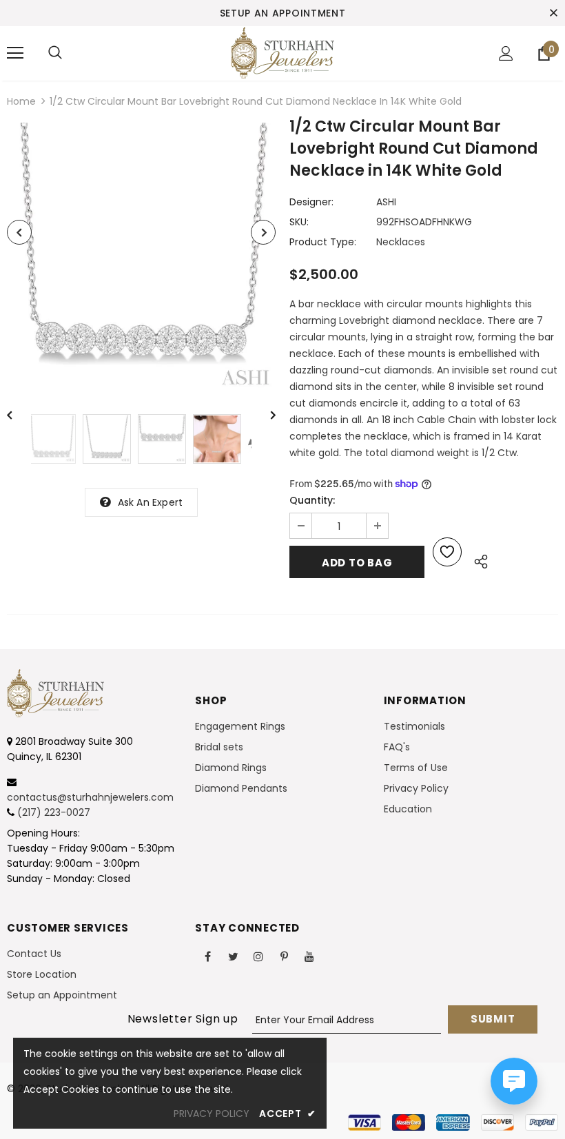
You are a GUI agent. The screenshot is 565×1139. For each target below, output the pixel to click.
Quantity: (312, 500)
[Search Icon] (55, 53)
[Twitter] (232, 956)
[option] (141, 257)
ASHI (386, 202)
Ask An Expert (150, 502)
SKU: (299, 222)
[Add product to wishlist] (447, 551)
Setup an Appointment (283, 13)
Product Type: (322, 242)
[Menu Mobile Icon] (15, 53)
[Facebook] (207, 956)
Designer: (311, 202)
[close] (553, 13)
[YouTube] (309, 956)
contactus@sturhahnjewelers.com (90, 797)
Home (21, 101)
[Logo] (282, 53)
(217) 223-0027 (53, 812)
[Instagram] (258, 956)
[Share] (477, 559)
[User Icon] (506, 53)
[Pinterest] (283, 956)
